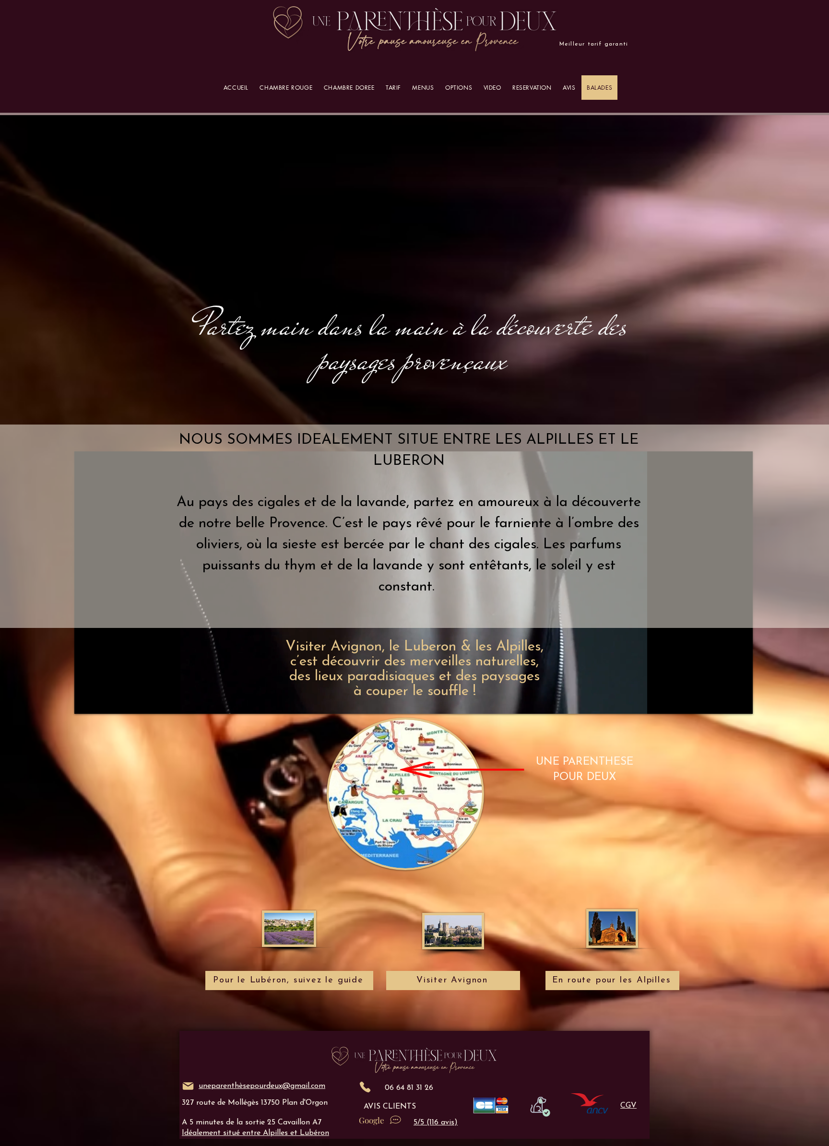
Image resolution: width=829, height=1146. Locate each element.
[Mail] (188, 1086)
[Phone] (365, 1087)
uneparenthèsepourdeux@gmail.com (262, 1086)
